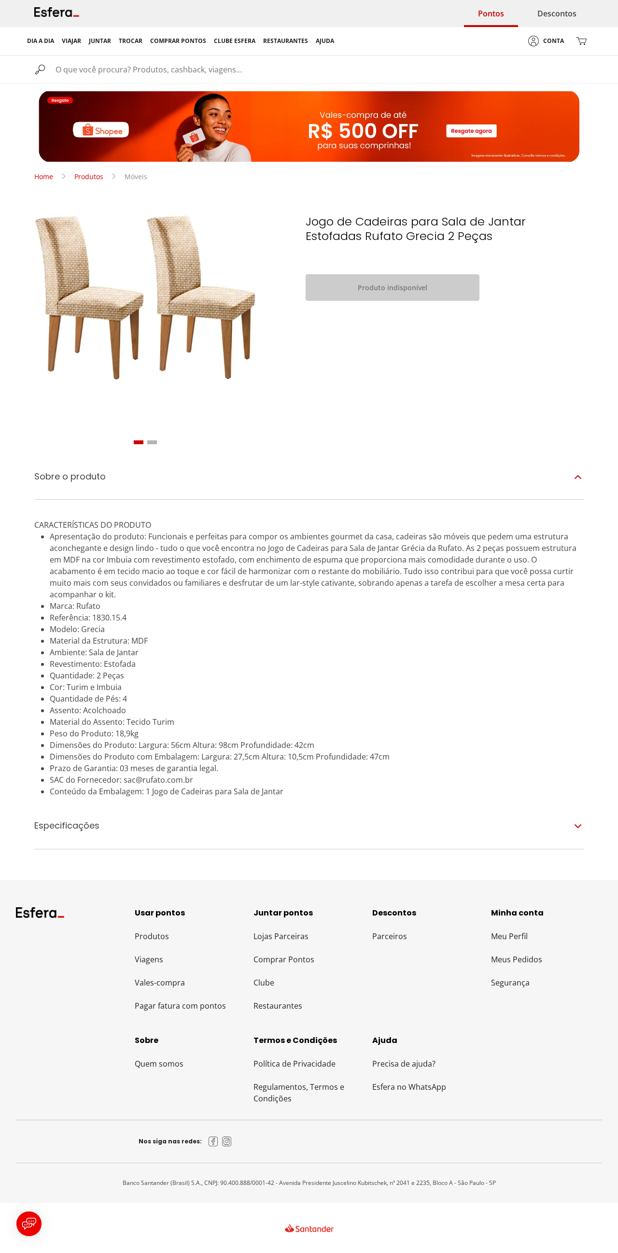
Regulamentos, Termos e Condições (298, 1093)
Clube (263, 982)
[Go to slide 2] (152, 442)
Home (43, 176)
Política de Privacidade (294, 1063)
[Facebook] (213, 1141)
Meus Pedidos (516, 959)
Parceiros (389, 936)
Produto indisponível (392, 287)
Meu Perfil (509, 936)
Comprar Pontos (283, 959)
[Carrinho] (581, 41)
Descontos (556, 13)
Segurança (510, 982)
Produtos (88, 176)
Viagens (149, 959)
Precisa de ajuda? (403, 1063)
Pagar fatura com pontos (180, 1005)
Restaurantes (277, 1005)
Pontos (491, 13)
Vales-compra (160, 982)
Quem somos (159, 1063)
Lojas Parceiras (281, 936)
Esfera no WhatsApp (409, 1087)
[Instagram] (227, 1141)
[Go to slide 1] (138, 442)
